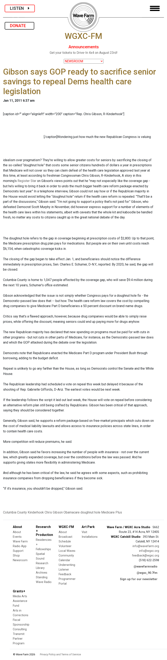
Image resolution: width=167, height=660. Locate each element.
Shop (16, 555)
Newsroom (20, 560)
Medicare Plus (111, 512)
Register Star (27, 181)
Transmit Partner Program (18, 638)
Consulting (20, 629)
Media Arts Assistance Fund (20, 601)
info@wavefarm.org (146, 546)
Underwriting (67, 565)
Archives (41, 572)
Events (17, 537)
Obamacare (72, 512)
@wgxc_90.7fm (147, 573)
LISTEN (19, 8)
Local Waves (67, 551)
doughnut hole (90, 512)
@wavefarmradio (145, 566)
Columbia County (15, 512)
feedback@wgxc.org (145, 555)
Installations (90, 537)
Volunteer (65, 546)
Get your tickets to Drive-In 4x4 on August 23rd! (84, 53)
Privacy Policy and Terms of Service (60, 654)
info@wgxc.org (149, 551)
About (17, 532)
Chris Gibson (54, 512)
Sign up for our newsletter (138, 579)
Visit (84, 532)
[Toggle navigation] (154, 8)
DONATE (19, 25)
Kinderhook (36, 512)
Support (18, 551)
